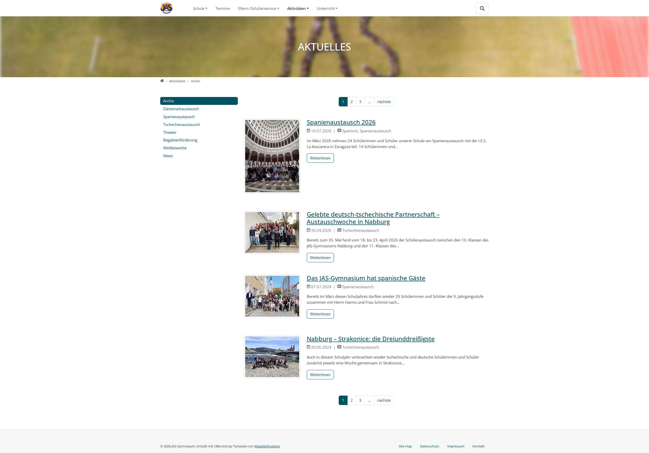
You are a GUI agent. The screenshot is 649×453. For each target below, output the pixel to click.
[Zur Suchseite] (482, 8)
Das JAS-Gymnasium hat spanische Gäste (366, 278)
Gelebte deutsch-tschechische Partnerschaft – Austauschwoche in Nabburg (373, 218)
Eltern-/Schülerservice (257, 8)
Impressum (455, 446)
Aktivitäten (296, 8)
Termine (222, 8)
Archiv (168, 100)
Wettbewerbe (175, 147)
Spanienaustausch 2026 (341, 122)
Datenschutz (429, 446)
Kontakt (479, 446)
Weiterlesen (320, 157)
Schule (198, 8)
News (168, 155)
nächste (384, 101)
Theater (169, 132)
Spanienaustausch (179, 116)
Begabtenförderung (180, 139)
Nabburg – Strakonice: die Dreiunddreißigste (371, 338)
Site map (405, 446)
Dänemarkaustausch (181, 108)
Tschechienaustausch (181, 124)
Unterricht (326, 8)
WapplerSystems (267, 446)
